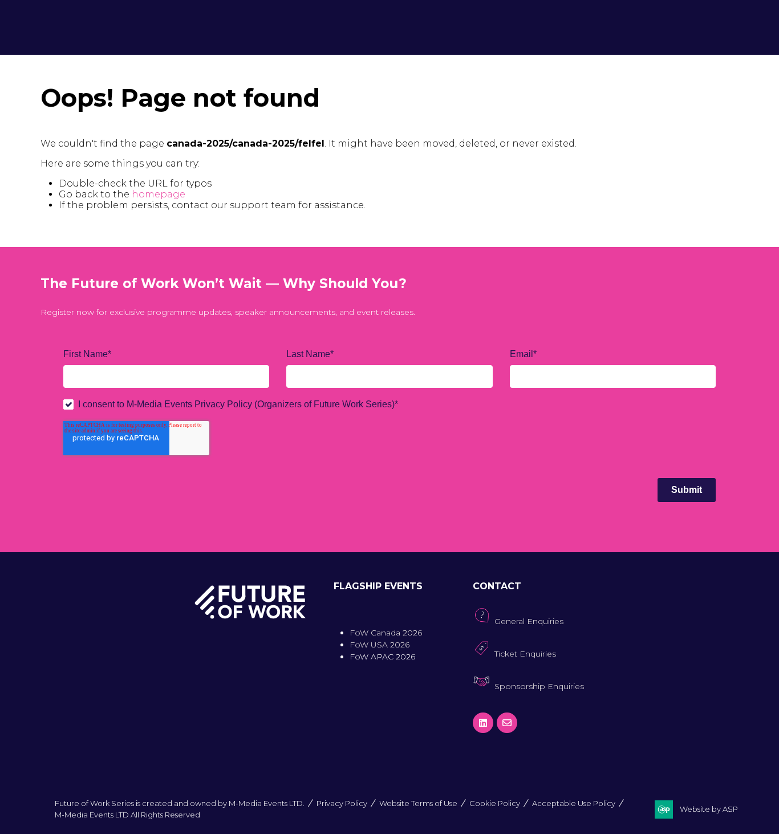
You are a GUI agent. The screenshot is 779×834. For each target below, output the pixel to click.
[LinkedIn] (483, 722)
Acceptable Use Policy (573, 803)
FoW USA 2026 (379, 644)
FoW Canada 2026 (386, 632)
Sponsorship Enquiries (539, 686)
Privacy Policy (342, 803)
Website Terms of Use (418, 803)
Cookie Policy (494, 803)
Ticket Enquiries (525, 654)
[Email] (507, 722)
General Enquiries (528, 621)
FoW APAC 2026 (382, 656)
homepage (158, 194)
